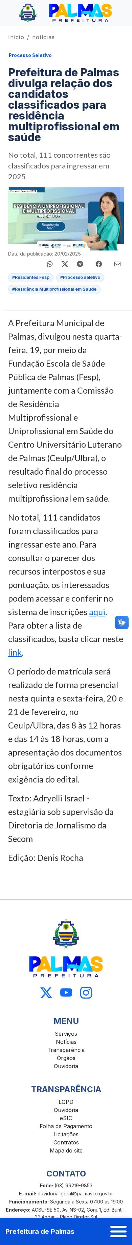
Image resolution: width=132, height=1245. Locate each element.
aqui (97, 612)
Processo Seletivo (30, 55)
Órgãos (66, 1058)
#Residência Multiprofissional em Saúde (54, 289)
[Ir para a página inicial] (66, 13)
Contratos (66, 1142)
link (15, 652)
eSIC (66, 1118)
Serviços (66, 1033)
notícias (43, 37)
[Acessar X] (46, 993)
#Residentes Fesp (30, 277)
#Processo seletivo (80, 277)
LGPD (66, 1101)
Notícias (66, 1041)
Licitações (66, 1134)
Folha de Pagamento (66, 1126)
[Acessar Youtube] (66, 993)
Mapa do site (66, 1150)
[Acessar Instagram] (86, 993)
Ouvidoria (66, 1066)
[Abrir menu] (118, 1231)
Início (16, 37)
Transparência (66, 1050)
